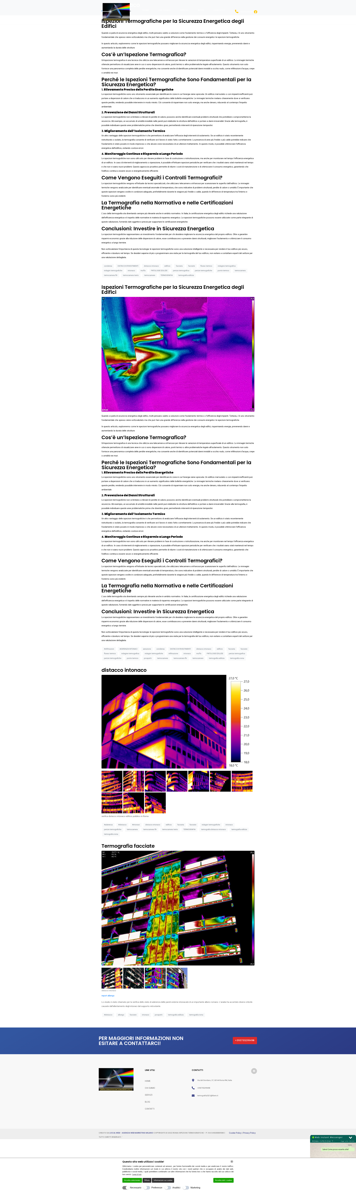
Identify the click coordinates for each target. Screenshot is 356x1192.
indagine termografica (227, 266)
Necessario (135, 1187)
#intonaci (136, 825)
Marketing (195, 1187)
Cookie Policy (235, 1133)
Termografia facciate (128, 846)
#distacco (122, 825)
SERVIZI (184, 10)
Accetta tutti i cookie (223, 1180)
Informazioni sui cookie (163, 1180)
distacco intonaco (151, 266)
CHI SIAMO (165, 10)
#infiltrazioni (109, 649)
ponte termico (223, 270)
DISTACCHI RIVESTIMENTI (128, 266)
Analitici (176, 1187)
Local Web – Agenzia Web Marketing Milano (132, 1133)
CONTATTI (219, 10)
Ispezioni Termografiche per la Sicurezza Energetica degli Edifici (173, 290)
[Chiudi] (232, 1161)
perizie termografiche (203, 270)
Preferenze (156, 1187)
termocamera (240, 270)
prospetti (148, 658)
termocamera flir (110, 275)
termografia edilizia (186, 275)
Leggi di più (136, 1174)
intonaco (131, 270)
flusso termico (206, 266)
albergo (121, 1015)
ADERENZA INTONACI (128, 649)
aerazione (147, 649)
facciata (179, 266)
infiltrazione (173, 653)
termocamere (149, 275)
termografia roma (237, 658)
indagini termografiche (113, 270)
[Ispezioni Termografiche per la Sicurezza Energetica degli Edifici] (178, 354)
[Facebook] (254, 1071)
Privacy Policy (249, 1133)
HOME (146, 10)
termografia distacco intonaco (213, 829)
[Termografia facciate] (178, 908)
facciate (191, 266)
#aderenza (108, 825)
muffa (143, 270)
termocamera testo (131, 275)
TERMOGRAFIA (167, 275)
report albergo (108, 995)
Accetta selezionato (132, 1180)
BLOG (201, 10)
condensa (108, 266)
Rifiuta (146, 1180)
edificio (167, 266)
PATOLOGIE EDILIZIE (159, 270)
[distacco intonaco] (178, 721)
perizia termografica (181, 270)
